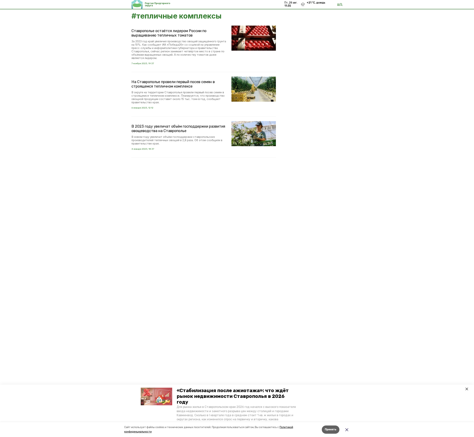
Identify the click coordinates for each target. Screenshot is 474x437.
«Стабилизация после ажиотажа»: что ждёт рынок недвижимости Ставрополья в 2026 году (233, 396)
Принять (330, 429)
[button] (156, 396)
